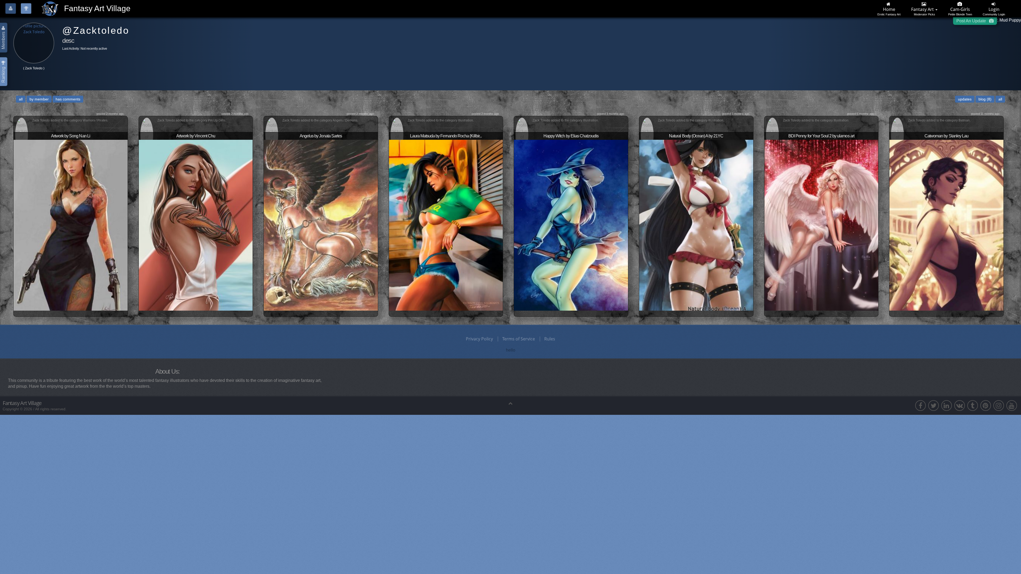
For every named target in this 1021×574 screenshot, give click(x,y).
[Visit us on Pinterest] (985, 405)
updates (965, 99)
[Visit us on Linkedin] (946, 405)
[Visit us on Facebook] (920, 405)
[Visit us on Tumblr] (972, 405)
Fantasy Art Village (22, 403)
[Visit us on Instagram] (998, 405)
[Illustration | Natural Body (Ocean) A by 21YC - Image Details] (696, 224)
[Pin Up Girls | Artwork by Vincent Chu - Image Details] (196, 224)
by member (39, 99)
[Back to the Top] (510, 403)
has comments (68, 99)
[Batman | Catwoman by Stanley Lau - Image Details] (946, 224)
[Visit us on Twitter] (933, 405)
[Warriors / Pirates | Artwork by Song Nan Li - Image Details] (71, 224)
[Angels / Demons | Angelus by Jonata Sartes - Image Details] (321, 224)
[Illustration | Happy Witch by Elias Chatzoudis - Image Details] (571, 224)
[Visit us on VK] (959, 405)
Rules (549, 339)
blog (984, 99)
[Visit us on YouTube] (1011, 405)
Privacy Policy (479, 339)
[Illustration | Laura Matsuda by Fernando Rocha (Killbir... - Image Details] (446, 224)
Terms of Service (518, 339)
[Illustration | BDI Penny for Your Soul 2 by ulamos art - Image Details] (821, 224)
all (21, 99)
